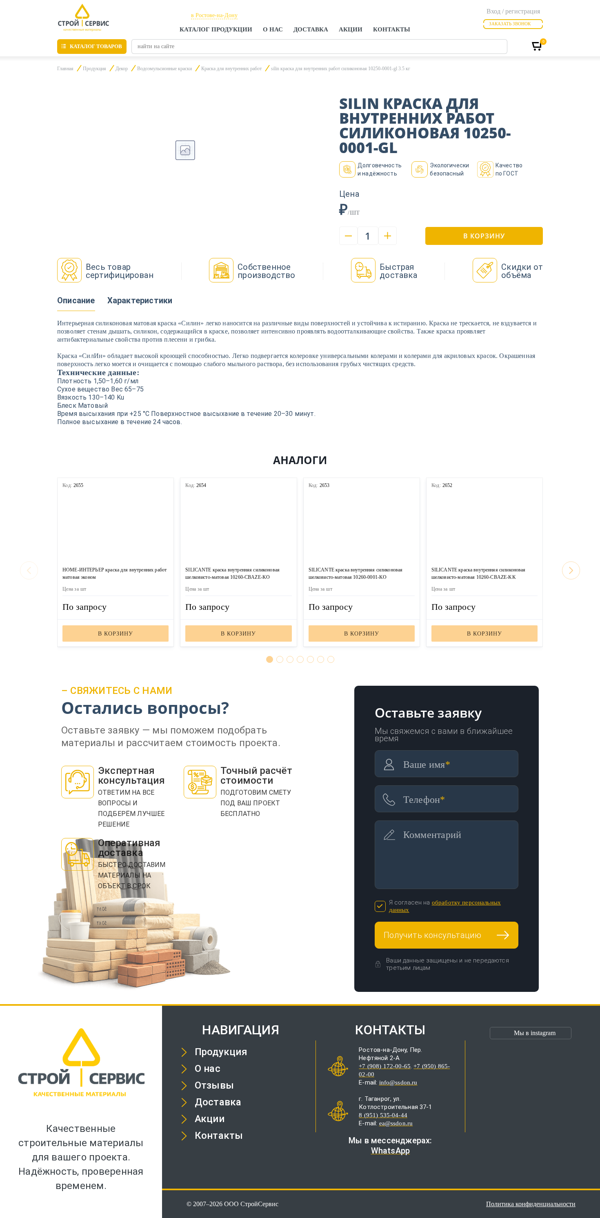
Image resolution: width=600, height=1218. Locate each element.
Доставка (310, 29)
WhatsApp (390, 1151)
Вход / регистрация (513, 11)
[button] (269, 659)
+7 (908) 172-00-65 (385, 1066)
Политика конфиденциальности (531, 1203)
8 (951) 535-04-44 (383, 1115)
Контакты (391, 29)
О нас (273, 29)
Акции (350, 29)
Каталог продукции (216, 29)
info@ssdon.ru (398, 1082)
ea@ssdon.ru (396, 1123)
